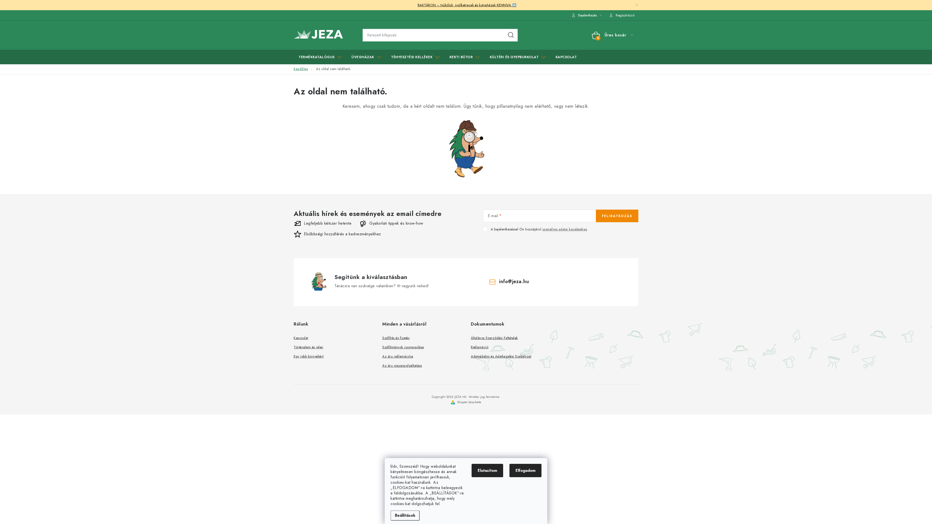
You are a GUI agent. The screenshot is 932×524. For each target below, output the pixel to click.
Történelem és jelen (308, 347)
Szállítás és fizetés (395, 338)
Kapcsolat (301, 338)
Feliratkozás (617, 215)
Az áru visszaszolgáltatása (402, 365)
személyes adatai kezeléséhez (564, 229)
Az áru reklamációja (397, 356)
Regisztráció (625, 15)
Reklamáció (479, 347)
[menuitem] (320, 57)
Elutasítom (487, 470)
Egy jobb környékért (309, 356)
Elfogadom (525, 470)
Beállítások (405, 515)
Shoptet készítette (469, 402)
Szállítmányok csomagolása (403, 347)
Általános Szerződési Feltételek (494, 338)
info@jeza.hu (514, 281)
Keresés (511, 35)
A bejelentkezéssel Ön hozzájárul (539, 229)
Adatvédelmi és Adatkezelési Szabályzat (501, 356)
